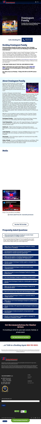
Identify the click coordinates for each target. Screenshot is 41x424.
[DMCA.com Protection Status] (16, 412)
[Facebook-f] (31, 417)
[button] (36, 2)
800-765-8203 (32, 345)
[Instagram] (37, 417)
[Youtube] (35, 417)
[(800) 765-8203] (24, 40)
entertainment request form (28, 59)
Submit (3, 405)
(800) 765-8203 (28, 39)
